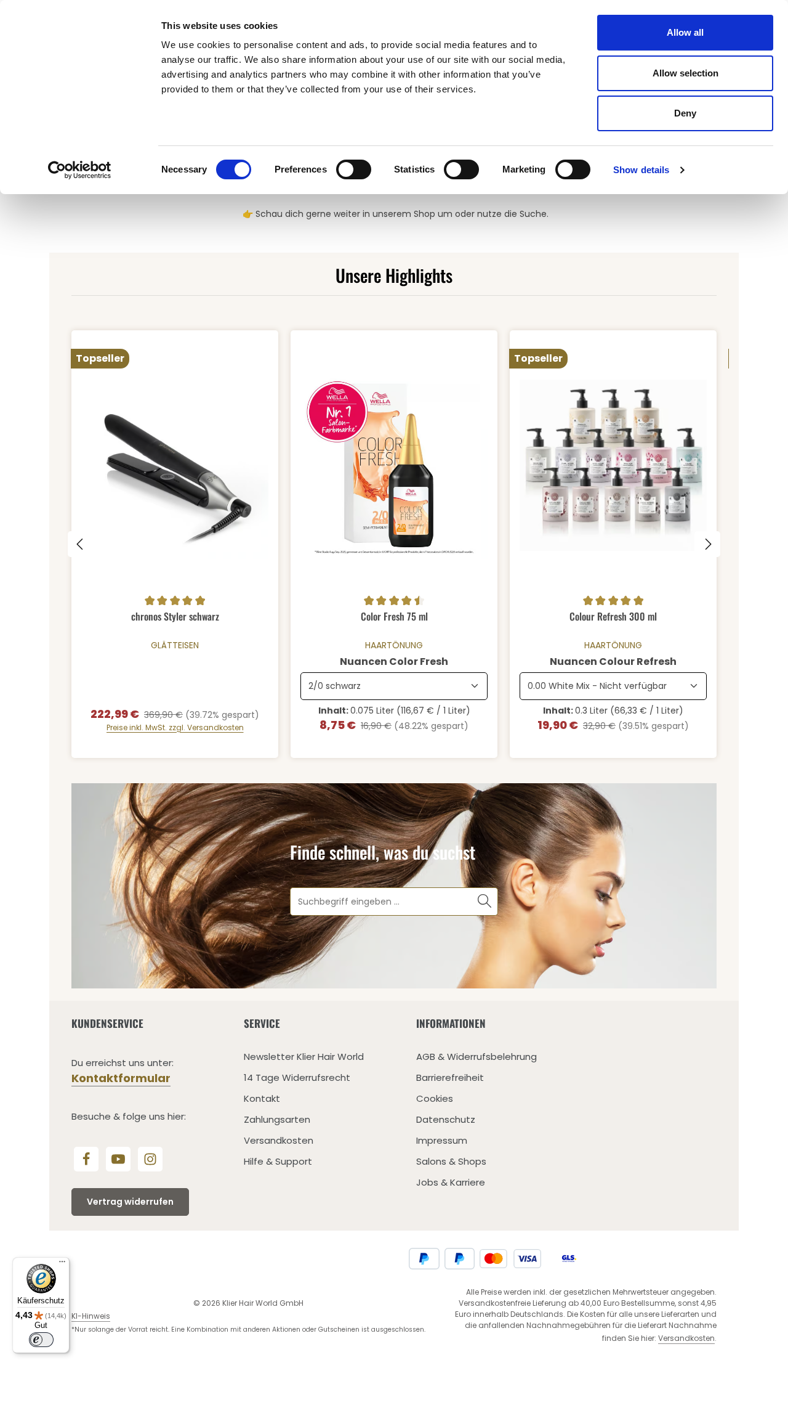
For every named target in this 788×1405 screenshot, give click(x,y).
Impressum (441, 1140)
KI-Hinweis (90, 1316)
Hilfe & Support (278, 1161)
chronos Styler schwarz (175, 617)
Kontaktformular (121, 1078)
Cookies (434, 1098)
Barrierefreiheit (450, 1077)
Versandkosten (278, 1140)
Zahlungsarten (277, 1119)
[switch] (353, 169)
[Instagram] (150, 1159)
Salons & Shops (451, 1161)
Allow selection (685, 73)
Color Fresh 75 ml (394, 617)
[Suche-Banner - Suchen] (485, 901)
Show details (641, 170)
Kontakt (262, 1098)
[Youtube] (118, 1159)
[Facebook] (86, 1159)
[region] (394, 544)
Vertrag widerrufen (130, 1201)
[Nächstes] (707, 544)
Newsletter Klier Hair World (304, 1056)
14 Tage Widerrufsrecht (297, 1077)
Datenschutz (445, 1119)
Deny (685, 113)
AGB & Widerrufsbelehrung (476, 1056)
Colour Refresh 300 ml (613, 617)
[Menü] (62, 1264)
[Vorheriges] (81, 544)
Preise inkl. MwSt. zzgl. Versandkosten (175, 727)
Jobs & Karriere (450, 1182)
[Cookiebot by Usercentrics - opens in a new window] (80, 170)
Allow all (685, 32)
